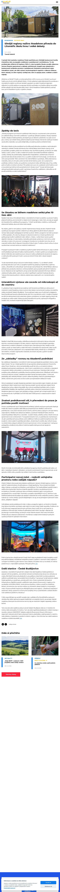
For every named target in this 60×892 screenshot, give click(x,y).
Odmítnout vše (48, 886)
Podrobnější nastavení (9, 888)
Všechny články (11, 674)
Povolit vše (48, 882)
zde (36, 563)
